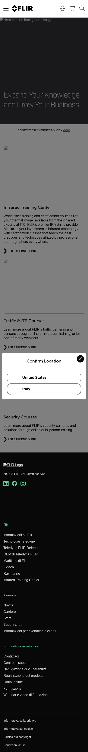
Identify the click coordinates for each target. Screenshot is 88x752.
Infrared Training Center (21, 580)
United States (34, 377)
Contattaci (11, 656)
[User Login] (60, 8)
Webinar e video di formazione (26, 695)
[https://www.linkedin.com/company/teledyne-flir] (6, 484)
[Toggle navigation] (6, 9)
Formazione (12, 688)
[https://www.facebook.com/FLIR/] (14, 484)
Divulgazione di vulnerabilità (25, 669)
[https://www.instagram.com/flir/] (23, 484)
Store (7, 618)
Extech (8, 567)
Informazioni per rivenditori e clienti (29, 631)
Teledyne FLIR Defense (21, 548)
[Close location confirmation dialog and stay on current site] (80, 358)
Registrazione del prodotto (23, 675)
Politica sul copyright (17, 736)
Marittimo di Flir (15, 560)
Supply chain (13, 624)
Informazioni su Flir (17, 535)
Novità (8, 605)
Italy (26, 389)
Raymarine (11, 573)
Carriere (9, 612)
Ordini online (13, 682)
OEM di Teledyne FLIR (20, 554)
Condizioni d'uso (14, 745)
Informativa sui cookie (18, 728)
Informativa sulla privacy (19, 720)
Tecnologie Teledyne (19, 541)
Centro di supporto (17, 663)
